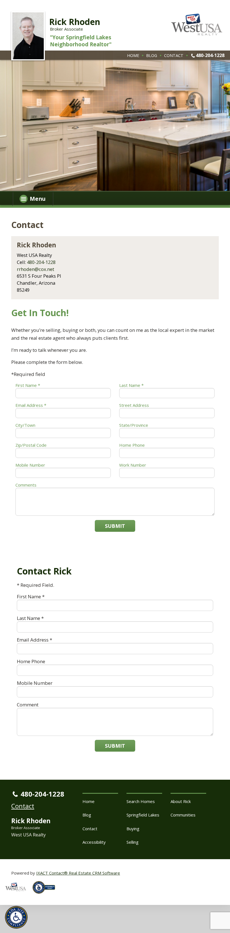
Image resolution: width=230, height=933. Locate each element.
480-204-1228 (210, 55)
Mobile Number (30, 465)
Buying (133, 828)
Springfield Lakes (143, 815)
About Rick (181, 801)
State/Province (133, 425)
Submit (115, 526)
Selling (133, 842)
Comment (27, 704)
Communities (183, 815)
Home (133, 55)
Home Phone (132, 445)
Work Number (132, 465)
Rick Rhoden (74, 22)
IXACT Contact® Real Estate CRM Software (78, 873)
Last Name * (131, 385)
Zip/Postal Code (31, 445)
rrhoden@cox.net (35, 269)
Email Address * (30, 405)
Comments (25, 485)
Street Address (134, 405)
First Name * (27, 385)
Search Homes (141, 801)
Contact (173, 55)
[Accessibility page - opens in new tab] (46, 895)
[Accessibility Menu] (16, 917)
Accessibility (94, 842)
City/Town (25, 425)
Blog (151, 55)
